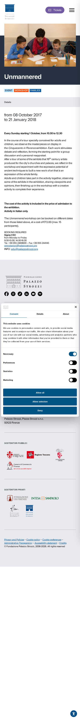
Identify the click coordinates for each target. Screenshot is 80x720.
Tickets (57, 10)
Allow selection (40, 401)
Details (7, 102)
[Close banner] (76, 307)
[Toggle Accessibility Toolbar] (73, 713)
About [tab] (66, 314)
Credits (62, 543)
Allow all (40, 393)
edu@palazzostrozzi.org (24, 249)
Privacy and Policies (14, 539)
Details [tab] (40, 314)
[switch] (73, 362)
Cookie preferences (51, 539)
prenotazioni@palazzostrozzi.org (20, 245)
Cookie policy (33, 539)
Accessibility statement (46, 543)
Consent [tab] (14, 314)
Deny (40, 410)
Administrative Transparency (18, 543)
